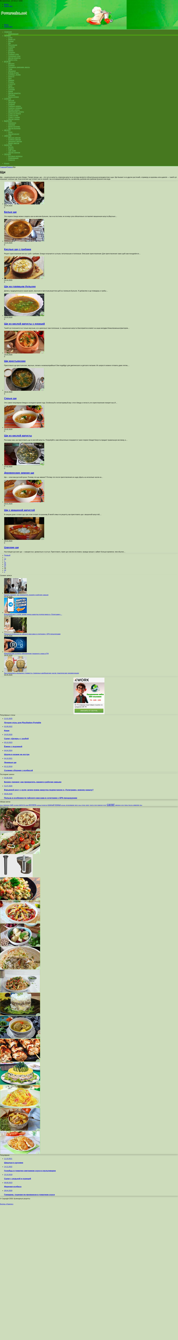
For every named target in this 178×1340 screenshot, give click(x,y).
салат (111, 804)
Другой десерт (13, 134)
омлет (87, 805)
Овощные (12, 71)
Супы (10, 37)
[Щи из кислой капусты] (24, 427)
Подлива (11, 95)
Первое (7, 36)
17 (5, 566)
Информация (13, 34)
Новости (11, 160)
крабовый (39, 805)
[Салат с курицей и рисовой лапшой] (20, 992)
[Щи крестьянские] (24, 353)
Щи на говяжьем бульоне (20, 286)
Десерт (7, 130)
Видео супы (12, 60)
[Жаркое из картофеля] (20, 1130)
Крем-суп (11, 39)
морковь (63, 805)
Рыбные (11, 65)
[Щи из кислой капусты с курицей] (24, 315)
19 (5, 570)
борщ (1, 805)
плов (95, 805)
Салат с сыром (14, 117)
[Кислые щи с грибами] (24, 241)
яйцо (141, 805)
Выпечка (8, 121)
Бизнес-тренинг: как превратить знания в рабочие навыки (26, 595)
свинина (118, 805)
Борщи (10, 41)
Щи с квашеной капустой (19, 510)
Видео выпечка (14, 126)
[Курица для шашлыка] (20, 1061)
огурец (83, 805)
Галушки (11, 89)
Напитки (8, 145)
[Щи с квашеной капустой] (24, 502)
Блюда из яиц (13, 73)
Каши (10, 86)
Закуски (7, 136)
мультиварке (70, 805)
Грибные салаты (14, 106)
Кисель (10, 147)
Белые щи (10, 212)
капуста (22, 805)
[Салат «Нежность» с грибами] (20, 1015)
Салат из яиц (13, 115)
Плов (10, 69)
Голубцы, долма (14, 75)
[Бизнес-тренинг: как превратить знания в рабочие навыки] (15, 593)
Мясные (11, 63)
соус (122, 805)
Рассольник (12, 45)
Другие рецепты (14, 58)
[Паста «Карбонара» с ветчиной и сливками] (20, 1107)
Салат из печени (14, 113)
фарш (126, 805)
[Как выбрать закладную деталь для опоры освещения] (16, 876)
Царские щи (11, 547)
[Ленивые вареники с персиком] (20, 945)
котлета (32, 805)
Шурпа (10, 50)
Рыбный (11, 104)
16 (5, 564)
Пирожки (11, 125)
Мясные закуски (14, 138)
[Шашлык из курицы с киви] (20, 853)
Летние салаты (14, 110)
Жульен (11, 87)
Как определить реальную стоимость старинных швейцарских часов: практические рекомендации (41, 673)
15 (5, 563)
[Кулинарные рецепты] (13, 21)
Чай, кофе (12, 151)
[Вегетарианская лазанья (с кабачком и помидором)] (20, 969)
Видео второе (13, 97)
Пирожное (12, 123)
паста (92, 805)
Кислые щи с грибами (17, 249)
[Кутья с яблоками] (20, 830)
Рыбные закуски (14, 139)
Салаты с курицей (15, 108)
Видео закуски (13, 143)
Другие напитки (14, 152)
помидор (100, 805)
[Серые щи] (24, 390)
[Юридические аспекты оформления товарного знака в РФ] (15, 652)
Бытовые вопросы (15, 156)
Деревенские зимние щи (19, 472)
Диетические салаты (16, 112)
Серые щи (10, 398)
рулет (104, 805)
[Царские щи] (24, 539)
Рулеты (11, 82)
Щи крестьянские (15, 361)
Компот (11, 149)
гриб (11, 805)
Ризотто (11, 76)
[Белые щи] (24, 204)
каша (26, 805)
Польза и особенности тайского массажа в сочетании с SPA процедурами (32, 634)
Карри (10, 91)
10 (5, 559)
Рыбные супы (13, 54)
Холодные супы (14, 56)
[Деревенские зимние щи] (24, 465)
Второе (7, 62)
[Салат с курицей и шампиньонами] (20, 899)
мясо (76, 805)
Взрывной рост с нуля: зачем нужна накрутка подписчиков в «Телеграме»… (33, 614)
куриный (51, 805)
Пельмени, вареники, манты (19, 67)
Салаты (7, 99)
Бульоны (11, 52)
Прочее (7, 154)
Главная (3, 167)
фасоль (130, 805)
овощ (79, 805)
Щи (9, 43)
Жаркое (11, 80)
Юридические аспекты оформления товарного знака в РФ (26, 653)
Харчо (10, 49)
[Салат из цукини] (20, 922)
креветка (44, 805)
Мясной (11, 100)
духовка (16, 805)
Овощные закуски (15, 141)
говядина (6, 805)
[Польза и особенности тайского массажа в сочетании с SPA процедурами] (15, 632)
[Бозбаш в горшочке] (20, 1038)
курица (58, 805)
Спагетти (11, 84)
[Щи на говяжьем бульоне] (24, 278)
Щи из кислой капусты (18, 435)
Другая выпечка (14, 128)
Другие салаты (14, 119)
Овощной (11, 102)
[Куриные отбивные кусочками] (20, 1153)
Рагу (10, 78)
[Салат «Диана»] (20, 1084)
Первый (7, 555)
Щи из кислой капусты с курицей (24, 323)
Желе (10, 132)
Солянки (11, 47)
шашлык (136, 805)
